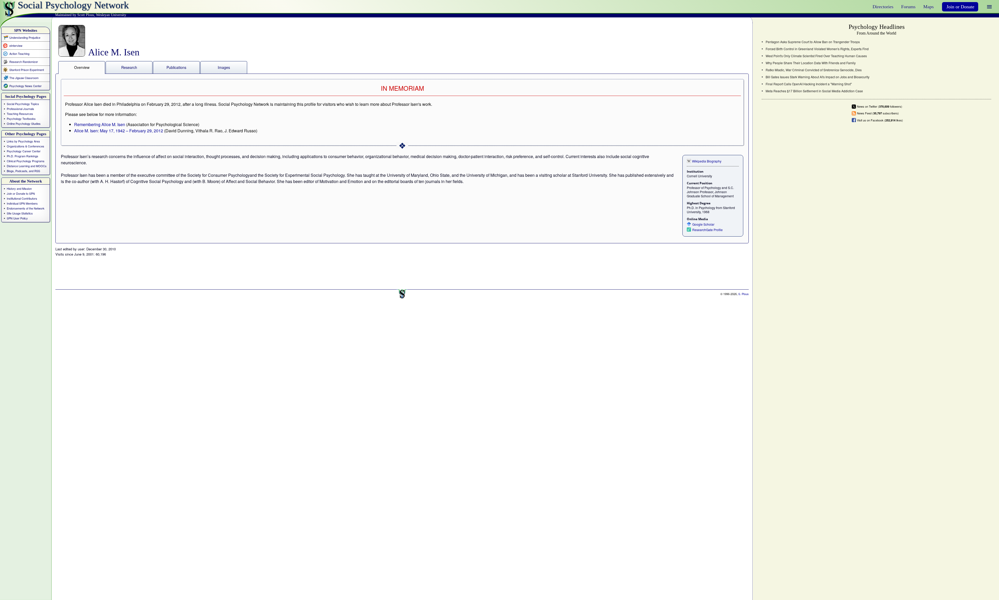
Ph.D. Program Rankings (22, 156)
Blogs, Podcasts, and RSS (23, 171)
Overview (81, 67)
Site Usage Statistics (20, 213)
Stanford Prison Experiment (26, 69)
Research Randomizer (23, 61)
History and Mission (19, 188)
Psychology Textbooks (21, 118)
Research (129, 67)
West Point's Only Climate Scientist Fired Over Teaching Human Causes (816, 56)
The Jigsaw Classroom (24, 78)
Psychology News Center (25, 86)
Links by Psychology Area (23, 141)
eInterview (15, 45)
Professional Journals (20, 109)
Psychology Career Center (24, 151)
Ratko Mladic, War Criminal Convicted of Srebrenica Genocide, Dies (814, 70)
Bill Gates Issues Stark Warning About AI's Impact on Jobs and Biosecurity (817, 77)
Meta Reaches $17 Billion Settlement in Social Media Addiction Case (814, 91)
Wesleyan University (111, 15)
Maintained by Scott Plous (74, 15)
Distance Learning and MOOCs (27, 166)
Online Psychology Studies (24, 123)
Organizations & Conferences (25, 146)
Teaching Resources (20, 114)
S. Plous (743, 294)
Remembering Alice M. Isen (99, 124)
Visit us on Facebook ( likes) (880, 120)
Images (224, 67)
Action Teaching (19, 53)
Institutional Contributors (22, 198)
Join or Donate (960, 6)
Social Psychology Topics (23, 104)
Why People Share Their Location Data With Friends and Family (811, 63)
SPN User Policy (17, 218)
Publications (176, 67)
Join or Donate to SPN (21, 193)
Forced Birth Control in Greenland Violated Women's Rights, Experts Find (817, 49)
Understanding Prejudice (24, 37)
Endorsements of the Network (25, 208)
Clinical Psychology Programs (25, 161)
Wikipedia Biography (706, 161)
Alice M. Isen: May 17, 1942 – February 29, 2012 (118, 131)
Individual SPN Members (22, 203)
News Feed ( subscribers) (878, 113)
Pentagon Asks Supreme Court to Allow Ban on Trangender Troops (813, 42)
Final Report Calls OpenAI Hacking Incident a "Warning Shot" (809, 84)
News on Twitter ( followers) (879, 106)
